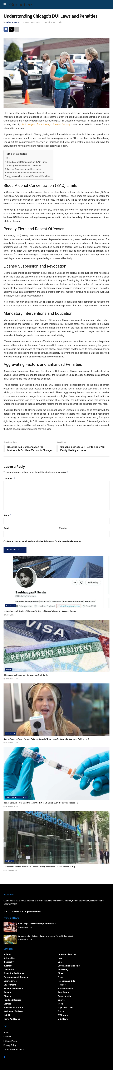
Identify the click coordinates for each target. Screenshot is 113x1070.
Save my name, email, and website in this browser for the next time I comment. (44, 541)
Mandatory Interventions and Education (26, 172)
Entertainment (10, 981)
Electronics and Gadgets (16, 977)
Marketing (63, 969)
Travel (61, 1011)
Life (60, 962)
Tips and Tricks (55, 22)
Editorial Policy (10, 1041)
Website (63, 528)
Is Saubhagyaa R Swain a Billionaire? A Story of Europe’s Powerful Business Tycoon (40, 611)
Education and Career (14, 973)
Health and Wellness (16, 797)
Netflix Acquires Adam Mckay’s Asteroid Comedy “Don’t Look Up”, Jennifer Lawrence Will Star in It (46, 739)
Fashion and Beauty (13, 988)
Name (7, 515)
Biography (9, 962)
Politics (62, 985)
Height (7, 1015)
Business (10, 606)
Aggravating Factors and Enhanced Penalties (28, 176)
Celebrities (9, 969)
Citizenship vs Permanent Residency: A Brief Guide (26, 675)
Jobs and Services (67, 954)
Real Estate (63, 992)
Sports (61, 1000)
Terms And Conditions (14, 1049)
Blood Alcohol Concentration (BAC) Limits (27, 162)
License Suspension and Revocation (24, 169)
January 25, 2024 (11, 679)
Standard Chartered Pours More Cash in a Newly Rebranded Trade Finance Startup (39, 866)
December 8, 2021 (11, 870)
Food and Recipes (12, 1000)
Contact (7, 1036)
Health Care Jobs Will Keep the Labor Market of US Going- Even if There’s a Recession (41, 802)
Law (45, 22)
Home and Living (12, 1019)
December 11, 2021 (12, 743)
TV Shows (63, 1015)
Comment (9, 478)
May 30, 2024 (9, 615)
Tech (60, 1004)
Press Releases (65, 988)
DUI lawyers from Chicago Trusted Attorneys (47, 124)
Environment (10, 985)
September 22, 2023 (31, 22)
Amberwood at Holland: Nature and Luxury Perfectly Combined (45, 936)
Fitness (7, 996)
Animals (7, 954)
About (6, 1032)
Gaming (7, 1004)
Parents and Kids (66, 981)
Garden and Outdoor (14, 1007)
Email (7, 528)
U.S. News (63, 1019)
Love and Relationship (69, 966)
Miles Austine (12, 22)
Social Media (64, 996)
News (8, 669)
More (60, 973)
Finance (10, 861)
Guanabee (20, 4)
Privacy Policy (10, 1045)
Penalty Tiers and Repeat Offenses (24, 165)
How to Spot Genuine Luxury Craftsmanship (37, 923)
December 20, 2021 (12, 806)
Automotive (9, 958)
